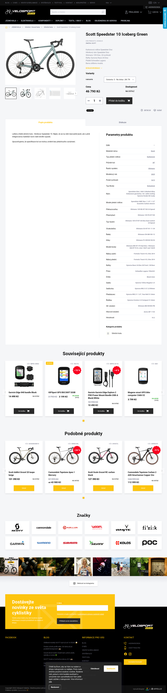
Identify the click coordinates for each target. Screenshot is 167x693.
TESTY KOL (58, 3)
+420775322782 (134, 648)
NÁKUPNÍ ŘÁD (81, 3)
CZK (155, 3)
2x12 (153, 180)
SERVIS (92, 3)
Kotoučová (151, 186)
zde (50, 682)
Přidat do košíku (117, 100)
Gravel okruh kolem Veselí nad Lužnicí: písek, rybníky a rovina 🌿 (59, 654)
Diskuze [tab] (122, 122)
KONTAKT (69, 3)
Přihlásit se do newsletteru (68, 621)
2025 (153, 174)
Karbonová (151, 157)
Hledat (103, 12)
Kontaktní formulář (135, 662)
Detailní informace (93, 68)
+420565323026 (134, 643)
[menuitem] (12, 20)
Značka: (91, 43)
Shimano (151, 168)
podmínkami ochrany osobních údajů (91, 614)
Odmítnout (95, 669)
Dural (153, 151)
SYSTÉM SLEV (46, 3)
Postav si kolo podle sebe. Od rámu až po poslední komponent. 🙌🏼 (58, 648)
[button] (83, 420)
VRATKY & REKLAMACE (29, 3)
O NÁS (15, 3)
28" (154, 163)
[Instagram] (130, 653)
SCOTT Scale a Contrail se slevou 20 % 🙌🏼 (58, 659)
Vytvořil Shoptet (138, 689)
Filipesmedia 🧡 (22, 690)
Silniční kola (117, 333)
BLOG (7, 3)
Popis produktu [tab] (45, 122)
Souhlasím (111, 669)
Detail (24, 488)
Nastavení (55, 687)
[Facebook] (125, 653)
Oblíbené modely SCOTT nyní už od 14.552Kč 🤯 (60, 642)
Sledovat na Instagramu (85, 583)
